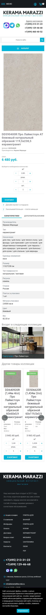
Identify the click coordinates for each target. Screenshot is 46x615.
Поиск (42, 40)
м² (23, 169)
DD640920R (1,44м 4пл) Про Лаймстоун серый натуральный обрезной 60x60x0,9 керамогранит (13, 403)
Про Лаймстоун (21, 356)
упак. (23, 177)
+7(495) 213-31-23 (33, 24)
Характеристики (11, 216)
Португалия (8, 356)
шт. (23, 185)
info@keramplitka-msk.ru (15, 584)
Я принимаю (23, 611)
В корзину (9, 200)
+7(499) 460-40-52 (33, 31)
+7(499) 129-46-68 (33, 28)
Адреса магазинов (34, 21)
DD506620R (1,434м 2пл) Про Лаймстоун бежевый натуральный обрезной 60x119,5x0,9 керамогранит (34, 403)
